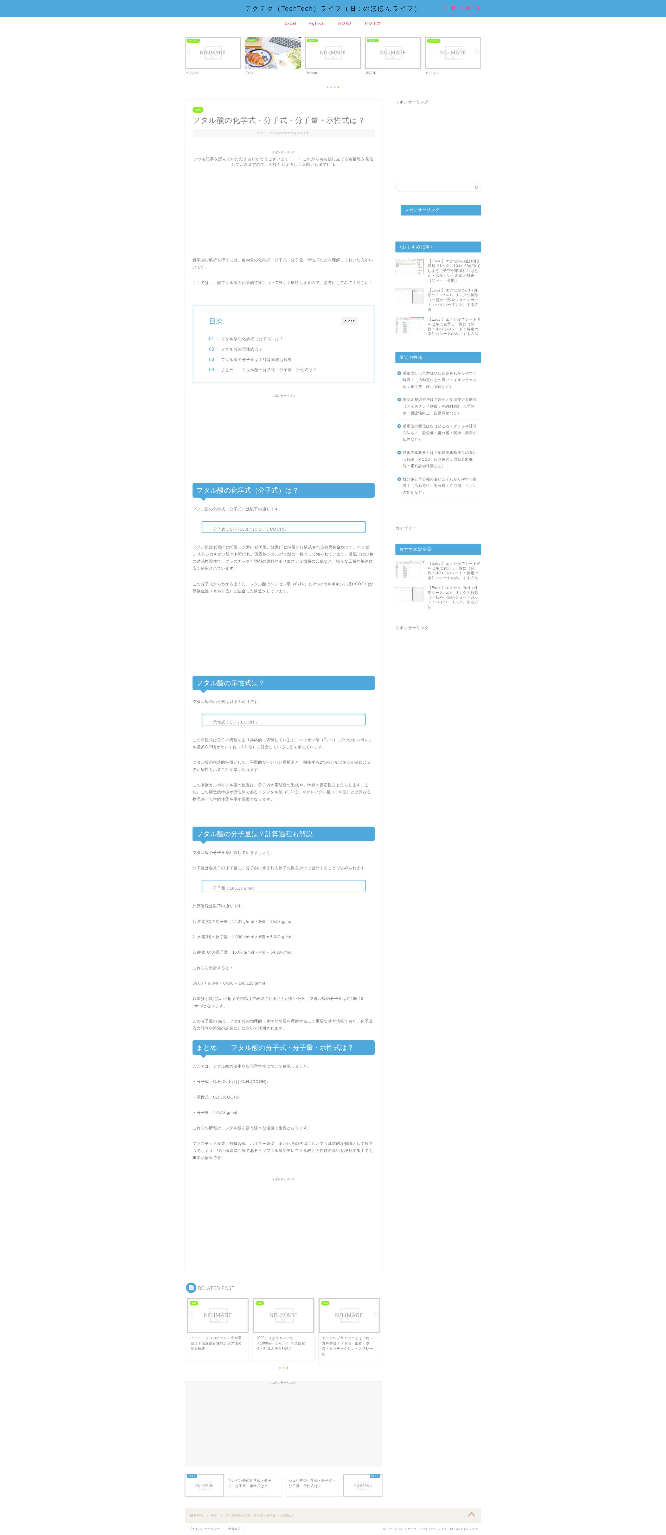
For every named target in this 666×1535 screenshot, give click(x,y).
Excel (290, 23)
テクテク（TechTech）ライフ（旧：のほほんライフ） (333, 8)
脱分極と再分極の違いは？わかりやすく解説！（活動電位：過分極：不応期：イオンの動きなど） (440, 485)
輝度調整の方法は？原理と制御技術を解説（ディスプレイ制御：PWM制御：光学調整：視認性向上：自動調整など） (440, 406)
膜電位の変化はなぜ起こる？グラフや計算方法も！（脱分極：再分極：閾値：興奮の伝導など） (440, 432)
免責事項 (234, 1528)
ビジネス (372, 23)
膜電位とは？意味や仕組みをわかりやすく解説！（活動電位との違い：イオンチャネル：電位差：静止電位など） (440, 380)
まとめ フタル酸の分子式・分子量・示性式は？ (269, 369)
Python (317, 23)
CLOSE (349, 321)
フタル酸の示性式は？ (242, 349)
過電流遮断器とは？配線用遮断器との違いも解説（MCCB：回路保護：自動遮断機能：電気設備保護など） (440, 459)
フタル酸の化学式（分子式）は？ (252, 339)
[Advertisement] (284, 203)
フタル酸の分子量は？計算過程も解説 (256, 359)
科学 (198, 109)
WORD (344, 23)
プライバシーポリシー (204, 1528)
